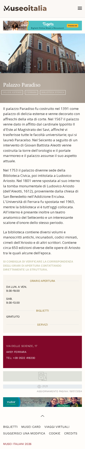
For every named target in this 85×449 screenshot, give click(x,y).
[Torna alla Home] (25, 8)
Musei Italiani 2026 (17, 444)
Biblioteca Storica (52, 92)
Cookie (54, 433)
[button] (80, 8)
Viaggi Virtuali (56, 427)
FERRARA (31, 92)
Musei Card (31, 427)
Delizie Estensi (12, 92)
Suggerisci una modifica (24, 433)
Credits (70, 433)
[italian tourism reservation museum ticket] (42, 25)
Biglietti (10, 427)
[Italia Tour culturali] (42, 401)
